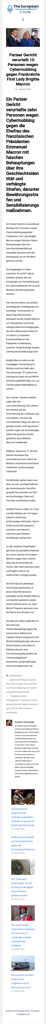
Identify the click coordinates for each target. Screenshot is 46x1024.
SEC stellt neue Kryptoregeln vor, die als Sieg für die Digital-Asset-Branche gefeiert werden (22, 887)
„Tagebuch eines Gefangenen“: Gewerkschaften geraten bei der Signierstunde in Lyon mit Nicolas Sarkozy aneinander (22, 704)
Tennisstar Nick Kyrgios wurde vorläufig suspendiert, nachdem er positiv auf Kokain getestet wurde (22, 817)
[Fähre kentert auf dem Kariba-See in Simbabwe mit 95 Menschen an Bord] (23, 968)
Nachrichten (16, 675)
